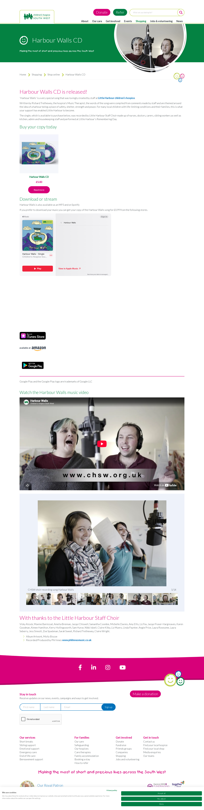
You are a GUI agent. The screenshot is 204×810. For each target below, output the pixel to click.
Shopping (141, 21)
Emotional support (29, 748)
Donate (102, 12)
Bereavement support (31, 759)
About (84, 21)
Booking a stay (82, 759)
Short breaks (26, 741)
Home (23, 74)
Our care (97, 21)
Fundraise (121, 745)
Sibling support (28, 745)
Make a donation (145, 694)
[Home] (37, 16)
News (179, 21)
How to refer (81, 762)
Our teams (148, 755)
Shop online (53, 74)
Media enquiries (152, 752)
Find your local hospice (155, 745)
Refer (120, 12)
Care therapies (83, 752)
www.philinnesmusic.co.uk (76, 640)
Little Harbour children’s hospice (116, 97)
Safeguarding (82, 745)
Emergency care (28, 752)
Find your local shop (153, 748)
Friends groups (124, 748)
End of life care (28, 755)
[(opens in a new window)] (80, 667)
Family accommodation (87, 755)
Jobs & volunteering (161, 21)
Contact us (149, 741)
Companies (122, 752)
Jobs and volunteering (127, 759)
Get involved (113, 21)
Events (128, 21)
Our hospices (82, 748)
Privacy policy (112, 790)
